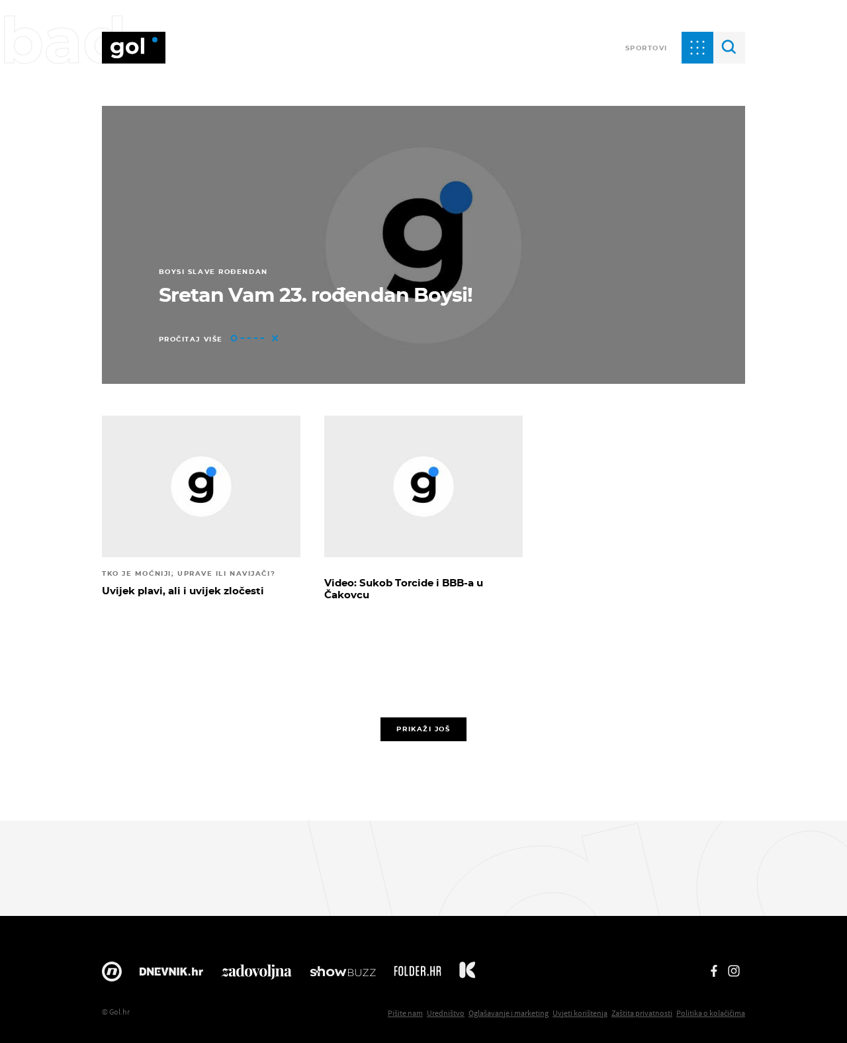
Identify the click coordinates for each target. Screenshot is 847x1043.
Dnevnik (171, 975)
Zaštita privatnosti (641, 1013)
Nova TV (112, 975)
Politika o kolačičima (710, 1013)
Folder (417, 975)
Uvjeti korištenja (580, 1013)
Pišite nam (405, 1013)
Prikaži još (423, 729)
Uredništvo (446, 1013)
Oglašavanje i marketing (508, 1013)
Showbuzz (343, 975)
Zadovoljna (256, 975)
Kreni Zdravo (467, 975)
